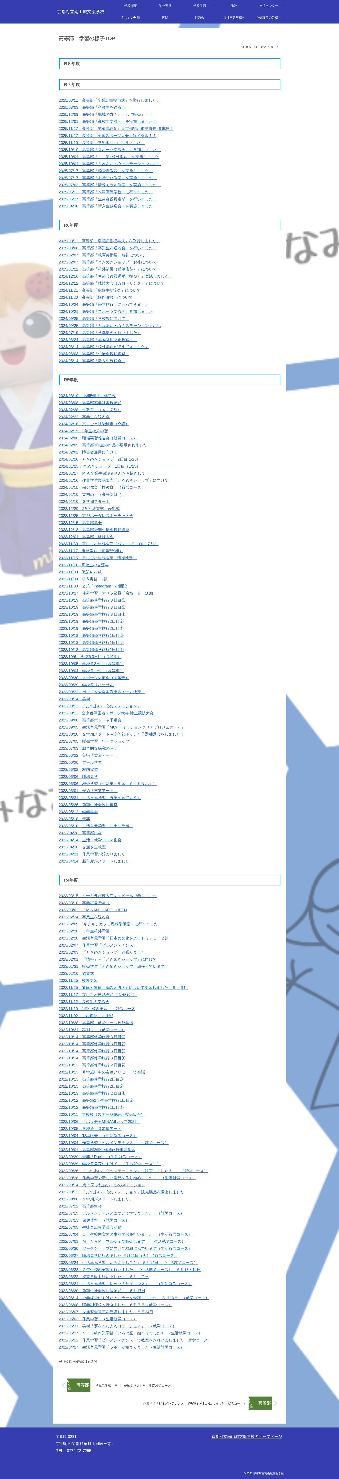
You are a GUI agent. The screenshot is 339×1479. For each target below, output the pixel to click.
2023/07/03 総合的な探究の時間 (88, 748)
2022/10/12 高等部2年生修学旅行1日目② (96, 1100)
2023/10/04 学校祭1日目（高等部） (91, 671)
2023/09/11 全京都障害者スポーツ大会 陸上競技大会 (106, 713)
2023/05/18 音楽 (74, 819)
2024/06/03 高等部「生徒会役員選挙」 (94, 354)
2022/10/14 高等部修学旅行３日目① (92, 1058)
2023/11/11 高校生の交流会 (84, 565)
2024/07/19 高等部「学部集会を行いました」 (100, 332)
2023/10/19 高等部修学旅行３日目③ (92, 600)
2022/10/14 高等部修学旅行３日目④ (92, 1037)
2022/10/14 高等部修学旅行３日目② (92, 1051)
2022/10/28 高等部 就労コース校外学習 (96, 1023)
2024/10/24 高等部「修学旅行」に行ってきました (104, 304)
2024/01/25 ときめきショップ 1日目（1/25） (99, 466)
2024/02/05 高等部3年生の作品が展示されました (103, 445)
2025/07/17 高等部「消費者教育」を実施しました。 (106, 171)
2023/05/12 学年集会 (78, 812)
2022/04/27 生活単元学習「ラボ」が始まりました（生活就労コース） (121, 1347)
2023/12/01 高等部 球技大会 (86, 537)
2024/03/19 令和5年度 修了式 (87, 396)
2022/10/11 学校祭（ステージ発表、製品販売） (102, 1114)
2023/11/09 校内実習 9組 (83, 579)
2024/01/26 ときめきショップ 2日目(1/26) (98, 459)
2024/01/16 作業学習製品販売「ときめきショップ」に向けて (114, 480)
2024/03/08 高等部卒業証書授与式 (90, 403)
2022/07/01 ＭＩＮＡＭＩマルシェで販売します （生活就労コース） (122, 1241)
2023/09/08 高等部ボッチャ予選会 (90, 720)
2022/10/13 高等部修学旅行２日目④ (92, 1065)
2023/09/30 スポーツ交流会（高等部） (94, 678)
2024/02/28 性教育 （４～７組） (90, 410)
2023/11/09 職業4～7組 (80, 572)
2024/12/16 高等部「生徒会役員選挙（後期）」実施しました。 (115, 276)
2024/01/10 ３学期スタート (84, 501)
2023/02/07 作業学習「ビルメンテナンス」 (98, 945)
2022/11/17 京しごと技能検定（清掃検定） (98, 994)
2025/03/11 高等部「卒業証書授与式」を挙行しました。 (109, 100)
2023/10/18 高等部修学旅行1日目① (91, 649)
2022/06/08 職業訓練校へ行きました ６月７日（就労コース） (115, 1305)
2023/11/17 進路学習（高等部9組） (91, 551)
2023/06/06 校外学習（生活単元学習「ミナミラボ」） (108, 783)
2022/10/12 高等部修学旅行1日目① (91, 1107)
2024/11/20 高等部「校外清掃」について (96, 297)
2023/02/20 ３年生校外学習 (84, 931)
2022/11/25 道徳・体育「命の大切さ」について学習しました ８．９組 (123, 987)
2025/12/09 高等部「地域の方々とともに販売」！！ (106, 114)
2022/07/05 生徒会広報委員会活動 (90, 1227)
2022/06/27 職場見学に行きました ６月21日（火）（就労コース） (118, 1255)
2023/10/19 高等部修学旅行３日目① (92, 614)
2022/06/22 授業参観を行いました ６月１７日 (104, 1276)
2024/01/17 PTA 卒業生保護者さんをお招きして (102, 473)
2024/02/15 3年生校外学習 (83, 431)
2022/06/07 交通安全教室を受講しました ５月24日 (106, 1312)
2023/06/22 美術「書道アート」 (88, 755)
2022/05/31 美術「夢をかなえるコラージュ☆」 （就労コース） (117, 1326)
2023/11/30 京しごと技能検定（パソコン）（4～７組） (109, 544)
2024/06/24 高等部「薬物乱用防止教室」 (98, 340)
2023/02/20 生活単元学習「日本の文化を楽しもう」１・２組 (114, 938)
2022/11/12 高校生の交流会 (84, 1001)
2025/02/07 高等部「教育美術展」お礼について (102, 255)
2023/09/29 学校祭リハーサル (86, 685)
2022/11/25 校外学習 (78, 980)
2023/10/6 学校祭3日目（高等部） (90, 656)
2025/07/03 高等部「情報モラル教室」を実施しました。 (110, 185)
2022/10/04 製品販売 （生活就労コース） (98, 1135)
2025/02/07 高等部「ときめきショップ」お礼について (108, 262)
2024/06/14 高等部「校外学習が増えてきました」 (104, 347)
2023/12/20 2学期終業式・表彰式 (89, 508)
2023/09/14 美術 (74, 699)
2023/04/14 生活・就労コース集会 (90, 840)
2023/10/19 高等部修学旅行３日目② (92, 607)
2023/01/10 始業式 (76, 973)
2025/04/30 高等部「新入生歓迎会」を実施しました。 (108, 206)
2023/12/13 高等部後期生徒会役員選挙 (94, 530)
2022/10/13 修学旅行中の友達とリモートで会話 (102, 1072)
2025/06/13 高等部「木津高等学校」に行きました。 (106, 192)
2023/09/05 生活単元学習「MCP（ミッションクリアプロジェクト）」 (122, 727)
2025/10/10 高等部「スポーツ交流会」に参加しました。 (110, 150)
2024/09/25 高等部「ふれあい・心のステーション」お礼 (110, 325)
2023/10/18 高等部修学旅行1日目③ (91, 635)
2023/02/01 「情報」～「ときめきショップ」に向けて (108, 959)
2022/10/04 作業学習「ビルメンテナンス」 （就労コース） (114, 1142)
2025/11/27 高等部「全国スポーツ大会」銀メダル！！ (107, 135)
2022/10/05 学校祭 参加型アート (90, 1128)
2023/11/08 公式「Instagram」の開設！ (95, 586)
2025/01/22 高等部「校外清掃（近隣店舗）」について (108, 269)
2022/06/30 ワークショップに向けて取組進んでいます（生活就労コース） (125, 1248)
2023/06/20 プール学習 (80, 762)
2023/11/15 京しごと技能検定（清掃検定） (98, 558)
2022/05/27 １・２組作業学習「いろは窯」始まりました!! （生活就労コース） (130, 1333)
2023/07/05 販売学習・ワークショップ (96, 741)
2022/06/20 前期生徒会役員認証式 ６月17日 (102, 1291)
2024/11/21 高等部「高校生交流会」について (100, 290)
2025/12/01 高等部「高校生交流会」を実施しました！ (108, 121)
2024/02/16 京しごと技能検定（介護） (94, 424)
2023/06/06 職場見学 (78, 776)
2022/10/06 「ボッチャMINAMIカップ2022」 (99, 1121)
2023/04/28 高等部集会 (80, 833)
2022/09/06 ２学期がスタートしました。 (96, 1199)
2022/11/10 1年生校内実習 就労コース (97, 1009)
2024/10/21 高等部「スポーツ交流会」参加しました (106, 311)
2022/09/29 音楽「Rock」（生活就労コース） (100, 1157)
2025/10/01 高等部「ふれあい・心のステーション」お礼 (110, 164)
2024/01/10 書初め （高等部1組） (91, 494)
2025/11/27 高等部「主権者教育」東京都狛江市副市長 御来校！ (116, 128)
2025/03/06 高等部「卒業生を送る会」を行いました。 (108, 248)
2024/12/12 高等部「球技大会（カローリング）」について (112, 283)
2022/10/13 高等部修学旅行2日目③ (91, 1079)
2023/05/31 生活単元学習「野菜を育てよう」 (100, 798)
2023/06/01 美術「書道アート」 (88, 790)
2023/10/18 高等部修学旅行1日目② (91, 642)
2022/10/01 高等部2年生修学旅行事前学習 (97, 1150)
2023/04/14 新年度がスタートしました (94, 861)
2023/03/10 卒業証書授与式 (84, 903)
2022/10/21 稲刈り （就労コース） (92, 1030)
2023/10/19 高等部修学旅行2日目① (91, 628)
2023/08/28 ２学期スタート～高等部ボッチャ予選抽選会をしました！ (121, 734)
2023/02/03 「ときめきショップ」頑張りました (102, 952)
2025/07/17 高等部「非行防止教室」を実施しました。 (108, 178)
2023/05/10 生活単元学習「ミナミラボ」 (96, 826)
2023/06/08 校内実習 (78, 769)
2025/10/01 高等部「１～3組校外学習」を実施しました (109, 157)
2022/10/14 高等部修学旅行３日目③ (92, 1044)
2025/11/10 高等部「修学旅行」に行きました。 (102, 142)
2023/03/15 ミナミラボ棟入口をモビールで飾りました (108, 896)
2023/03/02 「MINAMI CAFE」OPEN (93, 910)
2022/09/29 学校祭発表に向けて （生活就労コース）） (110, 1164)
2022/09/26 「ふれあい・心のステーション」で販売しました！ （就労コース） (133, 1171)
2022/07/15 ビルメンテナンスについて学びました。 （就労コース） (121, 1213)
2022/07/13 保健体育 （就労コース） (94, 1220)
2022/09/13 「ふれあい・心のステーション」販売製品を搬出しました (121, 1192)
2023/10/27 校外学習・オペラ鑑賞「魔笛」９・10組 (106, 593)
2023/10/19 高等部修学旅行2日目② (91, 621)
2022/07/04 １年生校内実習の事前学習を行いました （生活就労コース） (125, 1234)
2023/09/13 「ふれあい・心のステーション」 (100, 706)
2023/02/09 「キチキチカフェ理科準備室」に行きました (108, 924)
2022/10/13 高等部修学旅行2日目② (91, 1086)
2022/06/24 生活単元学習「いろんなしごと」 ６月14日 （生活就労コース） (128, 1262)
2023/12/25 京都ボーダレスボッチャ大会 (96, 515)
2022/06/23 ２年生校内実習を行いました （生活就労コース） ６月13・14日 (130, 1269)
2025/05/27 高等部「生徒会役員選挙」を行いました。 (108, 199)
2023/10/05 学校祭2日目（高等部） (91, 664)
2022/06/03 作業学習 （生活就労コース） (98, 1319)
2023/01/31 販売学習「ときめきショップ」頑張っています (112, 966)
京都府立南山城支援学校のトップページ (246, 1436)
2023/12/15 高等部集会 (80, 522)
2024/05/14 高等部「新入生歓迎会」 (92, 361)
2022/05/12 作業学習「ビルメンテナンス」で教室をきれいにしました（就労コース (133, 1340)
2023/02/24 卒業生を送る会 (84, 917)
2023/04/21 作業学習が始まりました (92, 854)
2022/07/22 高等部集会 (80, 1206)
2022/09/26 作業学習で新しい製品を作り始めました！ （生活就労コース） (127, 1178)
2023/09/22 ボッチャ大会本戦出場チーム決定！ (102, 692)
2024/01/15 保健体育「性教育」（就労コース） (102, 487)
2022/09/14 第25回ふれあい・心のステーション (102, 1185)
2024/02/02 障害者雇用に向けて (88, 452)
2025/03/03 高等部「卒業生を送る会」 (94, 107)
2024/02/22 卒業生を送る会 (84, 417)
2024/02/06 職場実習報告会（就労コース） (98, 438)
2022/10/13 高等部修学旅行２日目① (92, 1093)
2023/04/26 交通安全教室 (82, 847)
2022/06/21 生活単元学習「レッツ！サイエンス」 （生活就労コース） (125, 1284)
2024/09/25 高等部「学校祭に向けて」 (94, 318)
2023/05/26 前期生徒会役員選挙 (88, 805)
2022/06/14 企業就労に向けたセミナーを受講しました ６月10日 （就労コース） (134, 1298)
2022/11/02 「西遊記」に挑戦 (86, 1016)
